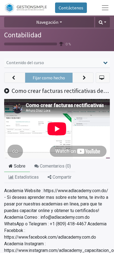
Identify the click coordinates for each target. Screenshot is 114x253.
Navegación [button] (47, 22)
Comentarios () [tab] (55, 166)
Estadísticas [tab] (26, 177)
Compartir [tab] (61, 177)
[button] (102, 22)
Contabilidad (23, 34)
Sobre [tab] (19, 166)
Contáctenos (71, 8)
